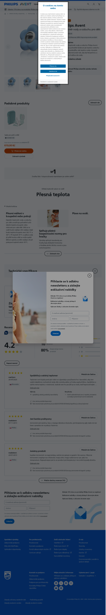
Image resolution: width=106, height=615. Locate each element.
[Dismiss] (89, 275)
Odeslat (56, 333)
